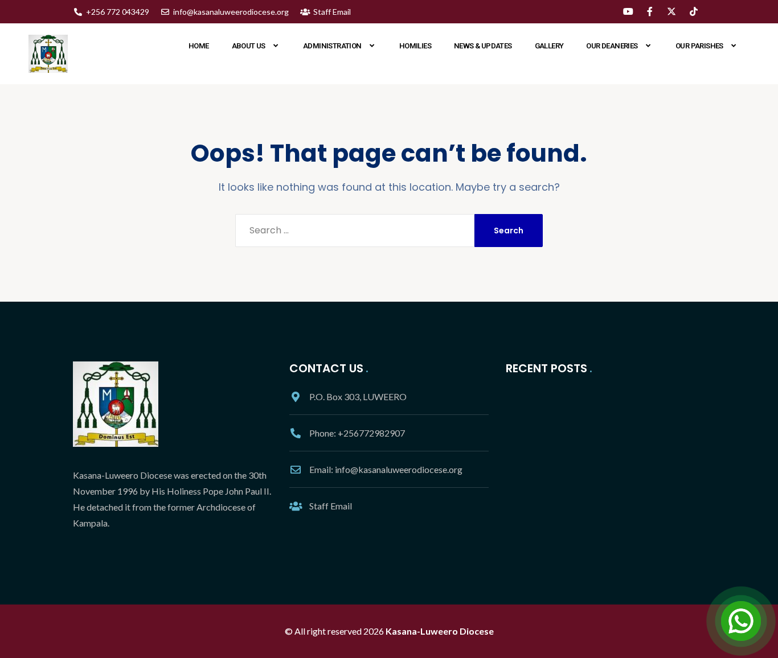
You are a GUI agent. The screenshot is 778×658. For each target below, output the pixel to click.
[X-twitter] (671, 11)
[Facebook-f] (650, 11)
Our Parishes (699, 46)
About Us (248, 46)
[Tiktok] (694, 11)
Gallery (549, 46)
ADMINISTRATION (332, 46)
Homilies (415, 46)
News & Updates (483, 46)
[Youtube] (627, 11)
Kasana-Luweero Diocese (440, 631)
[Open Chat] (741, 621)
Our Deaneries (611, 46)
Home (199, 46)
